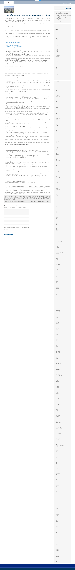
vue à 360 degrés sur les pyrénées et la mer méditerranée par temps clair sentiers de (37, 198)
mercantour (57, 317)
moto (56, 333)
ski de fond (57, 484)
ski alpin (57, 481)
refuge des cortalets (39, 197)
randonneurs (57, 444)
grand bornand (57, 242)
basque (56, 123)
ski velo (56, 491)
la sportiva (57, 276)
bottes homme (57, 141)
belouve (57, 131)
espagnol (57, 201)
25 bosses (57, 85)
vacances (57, 515)
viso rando (57, 543)
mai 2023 (57, 78)
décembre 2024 (58, 55)
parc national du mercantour (59, 356)
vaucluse (57, 526)
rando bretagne (57, 397)
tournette (57, 508)
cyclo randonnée (58, 189)
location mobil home (58, 289)
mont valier (57, 327)
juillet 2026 (57, 32)
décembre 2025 (58, 40)
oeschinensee (57, 347)
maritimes (57, 304)
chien (56, 167)
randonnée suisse (58, 438)
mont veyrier (57, 328)
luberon (57, 295)
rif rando (57, 450)
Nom (4, 216)
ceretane (57, 152)
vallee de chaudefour (58, 522)
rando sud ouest (58, 415)
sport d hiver (57, 498)
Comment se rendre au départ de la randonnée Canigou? (13, 45)
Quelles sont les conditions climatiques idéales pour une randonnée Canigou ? (15, 47)
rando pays (57, 410)
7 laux (56, 90)
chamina (57, 155)
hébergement (57, 257)
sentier (56, 470)
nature (14, 197)
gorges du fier (57, 230)
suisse (56, 502)
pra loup (57, 380)
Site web (5, 223)
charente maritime (58, 160)
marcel (56, 300)
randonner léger (58, 440)
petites (56, 362)
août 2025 (57, 45)
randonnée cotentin (58, 427)
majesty (57, 299)
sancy (56, 462)
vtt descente (57, 556)
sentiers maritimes (58, 475)
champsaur (57, 158)
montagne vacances (58, 330)
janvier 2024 (57, 68)
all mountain (57, 91)
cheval (56, 166)
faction (56, 205)
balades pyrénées (58, 118)
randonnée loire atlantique (59, 433)
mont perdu (57, 323)
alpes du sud (57, 95)
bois (56, 138)
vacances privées (58, 516)
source (56, 496)
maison (56, 298)
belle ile (56, 126)
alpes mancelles (58, 96)
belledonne (57, 129)
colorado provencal (58, 177)
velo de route (57, 528)
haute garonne (57, 248)
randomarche (57, 420)
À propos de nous (65, 3)
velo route (57, 531)
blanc (56, 135)
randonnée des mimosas (59, 428)
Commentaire (5, 208)
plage (56, 370)
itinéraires (9, 197)
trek (56, 509)
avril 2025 (57, 50)
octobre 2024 (57, 57)
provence (57, 385)
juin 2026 (57, 33)
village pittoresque (22, 198)
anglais (56, 103)
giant (56, 218)
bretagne (57, 142)
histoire (49, 196)
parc (56, 350)
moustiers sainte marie (58, 335)
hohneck (57, 259)
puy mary (57, 388)
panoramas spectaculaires (18, 197)
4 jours (56, 88)
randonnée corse (58, 426)
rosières (57, 455)
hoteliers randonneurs (58, 265)
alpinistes (20, 196)
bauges (56, 124)
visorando (57, 544)
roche (56, 451)
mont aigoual (57, 321)
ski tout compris (58, 490)
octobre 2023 (57, 72)
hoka (56, 260)
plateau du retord (58, 376)
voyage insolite (57, 549)
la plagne (57, 275)
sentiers (44, 197)
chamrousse (57, 159)
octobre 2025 (57, 43)
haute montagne (58, 251)
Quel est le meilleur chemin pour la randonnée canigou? (13, 42)
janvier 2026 (57, 39)
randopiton (57, 446)
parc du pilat (57, 353)
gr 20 (56, 235)
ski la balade (57, 487)
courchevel (57, 182)
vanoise (56, 525)
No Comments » (14, 199)
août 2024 (57, 60)
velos (56, 534)
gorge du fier (57, 225)
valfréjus (57, 521)
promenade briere (58, 382)
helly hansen (57, 258)
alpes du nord (57, 94)
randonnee (8, 199)
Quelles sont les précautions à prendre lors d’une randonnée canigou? (14, 44)
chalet (56, 153)
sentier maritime (58, 473)
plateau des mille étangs (59, 375)
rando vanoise (57, 417)
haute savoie (57, 253)
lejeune (56, 283)
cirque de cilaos (58, 170)
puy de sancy (57, 387)
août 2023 (57, 74)
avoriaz (56, 113)
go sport (57, 223)
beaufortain (57, 125)
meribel (56, 318)
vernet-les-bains (18, 198)
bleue (56, 137)
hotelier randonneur (58, 264)
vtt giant (57, 557)
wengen (56, 561)
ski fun (56, 486)
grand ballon (57, 240)
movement (57, 336)
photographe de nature (58, 363)
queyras (57, 392)
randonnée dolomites (58, 429)
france (56, 213)
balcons (57, 119)
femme (56, 206)
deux (56, 194)
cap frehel (57, 148)
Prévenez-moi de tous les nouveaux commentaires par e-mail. (12, 231)
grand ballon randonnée (59, 241)
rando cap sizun (58, 398)
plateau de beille (58, 371)
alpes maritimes (58, 97)
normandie (57, 346)
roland (56, 452)
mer (56, 316)
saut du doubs (57, 463)
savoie (56, 464)
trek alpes (57, 510)
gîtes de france (57, 222)
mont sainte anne (58, 324)
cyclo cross (57, 188)
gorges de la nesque (58, 229)
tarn (56, 504)
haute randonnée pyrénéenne (59, 252)
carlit (56, 149)
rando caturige (57, 399)
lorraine (56, 292)
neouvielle (57, 341)
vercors (56, 537)
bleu (56, 136)
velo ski (56, 532)
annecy (56, 106)
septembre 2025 (58, 44)
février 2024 (57, 67)
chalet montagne (58, 154)
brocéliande (57, 143)
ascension (23, 196)
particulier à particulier (58, 359)
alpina (56, 100)
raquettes (57, 449)
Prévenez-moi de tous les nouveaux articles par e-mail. (11, 232)
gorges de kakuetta (58, 228)
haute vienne (57, 254)
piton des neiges (58, 369)
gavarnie (57, 217)
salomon (57, 461)
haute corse (57, 247)
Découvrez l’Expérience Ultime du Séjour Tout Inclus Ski (62, 19)
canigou (29, 196)
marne (56, 305)
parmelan (57, 358)
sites (56, 479)
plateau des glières (58, 374)
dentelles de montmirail (59, 193)
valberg (56, 520)
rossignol (57, 456)
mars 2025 (57, 51)
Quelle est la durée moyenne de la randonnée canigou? (12, 43)
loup (56, 294)
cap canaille (57, 147)
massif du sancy (58, 311)
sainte (56, 458)
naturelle (57, 339)
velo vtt (56, 533)
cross (56, 184)
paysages (27, 197)
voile (56, 545)
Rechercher (56, 6)
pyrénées (30, 197)
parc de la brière (58, 351)
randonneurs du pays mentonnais (60, 445)
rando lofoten (57, 404)
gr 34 (56, 236)
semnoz (57, 469)
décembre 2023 (58, 69)
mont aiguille (57, 322)
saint (56, 457)
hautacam (57, 246)
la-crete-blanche (8, 196)
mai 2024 (57, 63)
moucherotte (57, 334)
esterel (56, 202)
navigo (56, 340)
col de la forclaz (58, 172)
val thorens (57, 519)
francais (57, 211)
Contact (69, 3)
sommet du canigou (47, 197)
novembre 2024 (58, 56)
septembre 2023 (58, 73)
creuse (56, 183)
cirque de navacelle (58, 171)
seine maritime (57, 467)
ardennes (57, 107)
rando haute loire (58, 403)
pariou (56, 357)
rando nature (57, 409)
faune (33, 196)
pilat (56, 365)
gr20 (56, 237)
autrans (56, 112)
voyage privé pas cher (58, 551)
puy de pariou (57, 386)
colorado (57, 176)
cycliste (56, 187)
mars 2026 (57, 37)
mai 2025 (57, 49)
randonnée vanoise (58, 439)
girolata (56, 219)
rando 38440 (57, 393)
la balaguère (57, 272)
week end (57, 560)
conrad (56, 178)
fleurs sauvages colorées (37, 196)
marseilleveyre (57, 306)
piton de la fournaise (58, 368)
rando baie (57, 394)
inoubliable (5, 197)
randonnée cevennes (58, 422)
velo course (57, 527)
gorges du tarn (57, 231)
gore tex (57, 224)
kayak (56, 271)
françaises (57, 212)
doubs (56, 196)
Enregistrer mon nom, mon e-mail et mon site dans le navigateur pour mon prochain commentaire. (16, 227)
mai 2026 (57, 34)
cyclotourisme (57, 190)
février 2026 (57, 38)
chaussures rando (58, 165)
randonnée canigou (33, 197)
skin (56, 492)
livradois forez (57, 287)
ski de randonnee (58, 485)
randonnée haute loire (58, 432)
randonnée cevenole (58, 423)
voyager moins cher (58, 554)
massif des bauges (58, 310)
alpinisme (57, 101)
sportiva (57, 499)
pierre (56, 364)
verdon (56, 538)
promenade (57, 381)
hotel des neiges (58, 263)
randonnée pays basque (59, 435)
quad (56, 391)
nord (56, 345)
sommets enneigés (6, 198)
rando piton (57, 411)
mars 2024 (57, 66)
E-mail (4, 219)
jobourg (57, 269)
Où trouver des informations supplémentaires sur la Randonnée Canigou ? (15, 48)
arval (56, 108)
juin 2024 (57, 62)
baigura (56, 114)
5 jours (56, 89)
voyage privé (57, 550)
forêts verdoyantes (45, 196)
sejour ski (57, 468)
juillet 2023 (57, 75)
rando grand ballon (58, 400)
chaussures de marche (58, 164)
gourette (57, 234)
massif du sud (57, 312)
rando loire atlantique (58, 405)
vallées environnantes (12, 198)
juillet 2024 (57, 61)
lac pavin (57, 281)
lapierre (56, 282)
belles (56, 130)
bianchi (56, 132)
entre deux (57, 199)
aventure (26, 196)
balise (56, 120)
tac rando (57, 503)
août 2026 (57, 31)
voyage (56, 548)
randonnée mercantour (58, 434)
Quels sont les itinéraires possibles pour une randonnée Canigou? (14, 46)
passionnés (24, 197)
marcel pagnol (57, 301)
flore (41, 196)
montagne (11, 197)
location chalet (57, 288)
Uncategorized (57, 514)
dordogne (57, 195)
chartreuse (57, 161)
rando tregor (57, 416)
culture (31, 196)
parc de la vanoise (58, 352)
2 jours (56, 83)
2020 (56, 84)
